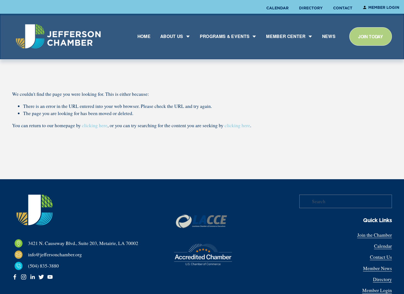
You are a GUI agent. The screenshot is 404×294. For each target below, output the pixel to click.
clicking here (94, 125)
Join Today (370, 36)
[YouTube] (50, 277)
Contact (342, 8)
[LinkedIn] (32, 277)
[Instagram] (23, 277)
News (329, 36)
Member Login (383, 7)
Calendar (277, 8)
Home (144, 36)
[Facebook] (15, 277)
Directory (311, 8)
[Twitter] (41, 277)
